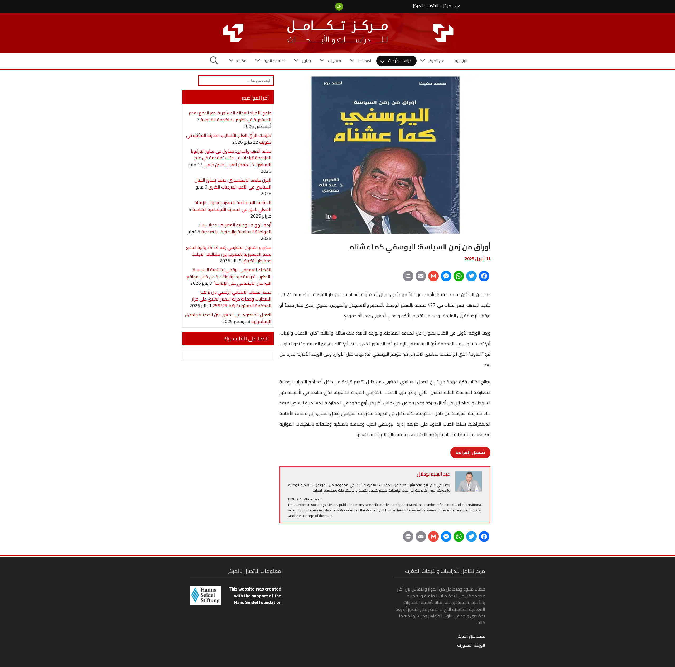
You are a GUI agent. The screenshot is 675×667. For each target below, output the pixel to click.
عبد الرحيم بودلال (433, 474)
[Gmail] (433, 278)
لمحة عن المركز (471, 636)
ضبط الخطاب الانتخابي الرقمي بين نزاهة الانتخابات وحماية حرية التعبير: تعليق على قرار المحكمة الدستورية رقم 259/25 (231, 299)
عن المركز (451, 6)
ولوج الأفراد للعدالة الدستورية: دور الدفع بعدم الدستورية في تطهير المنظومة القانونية (230, 116)
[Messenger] (446, 278)
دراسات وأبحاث (399, 61)
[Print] (408, 278)
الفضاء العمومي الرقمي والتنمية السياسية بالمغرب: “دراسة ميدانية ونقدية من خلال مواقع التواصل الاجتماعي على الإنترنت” (228, 276)
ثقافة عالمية (274, 61)
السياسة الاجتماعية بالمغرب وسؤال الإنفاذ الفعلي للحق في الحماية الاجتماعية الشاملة (231, 206)
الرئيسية (461, 61)
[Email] (420, 278)
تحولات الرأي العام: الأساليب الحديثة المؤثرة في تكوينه (228, 138)
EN (339, 6)
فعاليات (334, 61)
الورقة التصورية (471, 645)
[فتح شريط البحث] (214, 61)
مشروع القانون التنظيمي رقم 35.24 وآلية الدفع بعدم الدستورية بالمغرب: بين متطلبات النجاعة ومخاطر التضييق (228, 254)
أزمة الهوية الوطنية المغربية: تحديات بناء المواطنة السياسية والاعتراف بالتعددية (235, 228)
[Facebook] (484, 278)
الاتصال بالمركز (425, 6)
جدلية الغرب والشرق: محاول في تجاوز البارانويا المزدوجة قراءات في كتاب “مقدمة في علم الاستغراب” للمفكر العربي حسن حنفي (231, 158)
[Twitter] (471, 278)
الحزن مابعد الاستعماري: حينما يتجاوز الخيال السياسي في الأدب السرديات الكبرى (233, 183)
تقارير (306, 61)
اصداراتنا (364, 61)
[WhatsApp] (458, 278)
